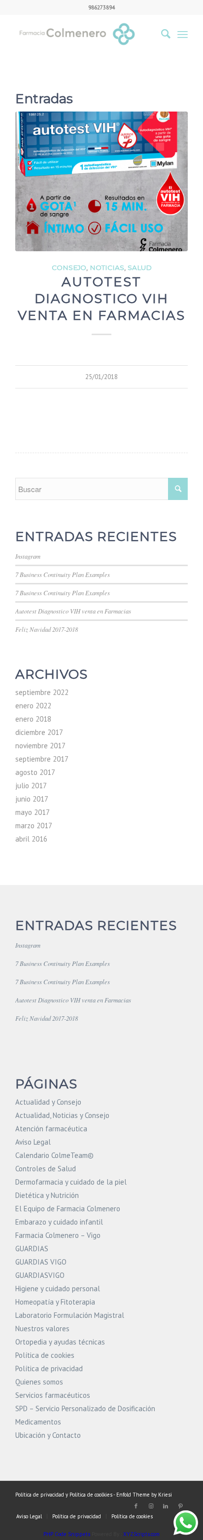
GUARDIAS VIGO (41, 1262)
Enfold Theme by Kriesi (144, 1494)
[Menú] (182, 34)
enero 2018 (33, 719)
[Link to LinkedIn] (165, 1506)
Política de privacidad (49, 1368)
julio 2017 (31, 785)
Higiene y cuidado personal (57, 1288)
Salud (140, 267)
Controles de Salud (45, 1168)
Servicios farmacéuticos (52, 1395)
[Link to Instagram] (150, 1506)
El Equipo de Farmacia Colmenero (67, 1208)
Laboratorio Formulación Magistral (69, 1315)
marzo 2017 (33, 825)
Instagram (27, 556)
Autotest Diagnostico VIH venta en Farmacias (101, 298)
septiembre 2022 (41, 692)
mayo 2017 (32, 812)
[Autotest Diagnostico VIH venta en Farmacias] (101, 181)
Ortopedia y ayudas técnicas (60, 1342)
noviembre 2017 (40, 745)
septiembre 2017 (41, 759)
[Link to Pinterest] (180, 1506)
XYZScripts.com (141, 1534)
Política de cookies (44, 1355)
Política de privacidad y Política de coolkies (63, 1494)
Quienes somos (39, 1381)
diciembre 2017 (39, 732)
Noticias (107, 267)
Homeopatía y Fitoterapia (55, 1302)
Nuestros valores (42, 1328)
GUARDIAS (31, 1248)
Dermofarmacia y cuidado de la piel (71, 1182)
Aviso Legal (33, 1142)
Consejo (69, 267)
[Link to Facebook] (136, 1506)
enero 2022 (33, 705)
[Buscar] (160, 34)
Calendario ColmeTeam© (54, 1155)
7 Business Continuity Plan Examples (62, 574)
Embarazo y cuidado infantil (59, 1222)
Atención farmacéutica (51, 1128)
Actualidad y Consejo (48, 1102)
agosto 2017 (35, 772)
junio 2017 (31, 799)
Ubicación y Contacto (48, 1435)
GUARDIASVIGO (40, 1275)
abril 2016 (31, 839)
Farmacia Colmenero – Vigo (58, 1235)
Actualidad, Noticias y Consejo (62, 1115)
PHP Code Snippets (66, 1534)
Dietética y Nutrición (47, 1195)
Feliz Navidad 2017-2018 (46, 629)
